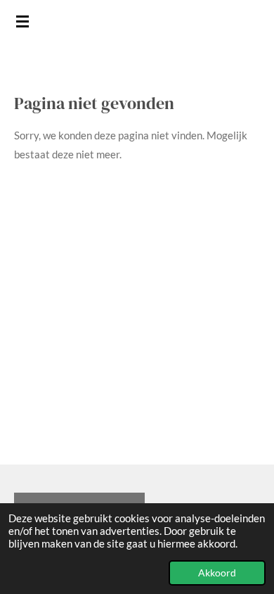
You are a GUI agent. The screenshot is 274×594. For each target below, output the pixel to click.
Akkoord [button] (217, 573)
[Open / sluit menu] (22, 21)
